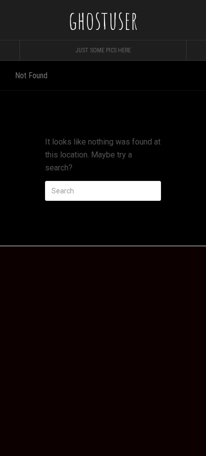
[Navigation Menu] (196, 50)
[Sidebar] (10, 50)
